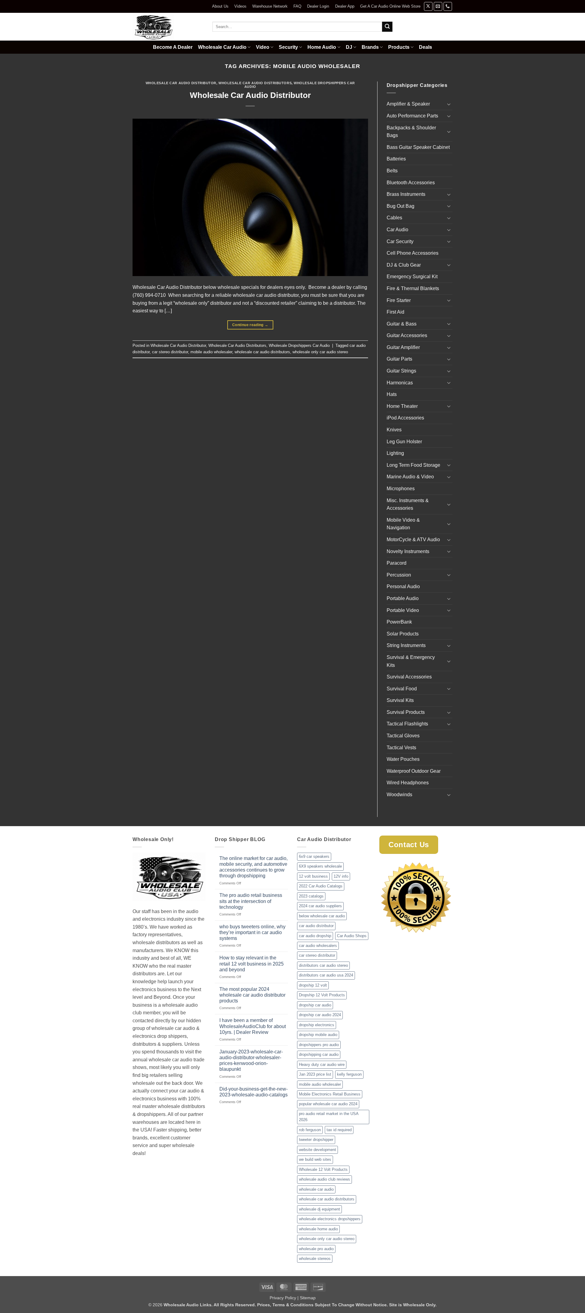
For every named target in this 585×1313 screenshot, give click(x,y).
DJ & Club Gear (404, 265)
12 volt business (313, 876)
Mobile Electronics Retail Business (329, 1094)
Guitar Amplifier (403, 347)
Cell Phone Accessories (412, 253)
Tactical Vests (401, 747)
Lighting (395, 453)
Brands (370, 47)
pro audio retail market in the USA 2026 (329, 1116)
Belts (392, 170)
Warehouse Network (270, 6)
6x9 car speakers (314, 856)
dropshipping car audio (319, 1054)
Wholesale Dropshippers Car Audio (299, 84)
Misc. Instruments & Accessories (408, 504)
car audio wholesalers (318, 945)
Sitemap (308, 1297)
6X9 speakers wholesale (320, 866)
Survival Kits (400, 700)
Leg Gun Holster (404, 441)
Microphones (401, 488)
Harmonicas (400, 382)
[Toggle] (448, 104)
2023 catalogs (311, 896)
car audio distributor (316, 925)
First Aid (395, 312)
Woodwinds (399, 794)
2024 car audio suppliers (320, 906)
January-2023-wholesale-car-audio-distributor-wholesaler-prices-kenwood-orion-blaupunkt (251, 1060)
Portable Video (403, 610)
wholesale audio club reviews (324, 1179)
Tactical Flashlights (407, 723)
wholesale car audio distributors (262, 352)
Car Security (400, 241)
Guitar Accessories (407, 335)
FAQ (297, 6)
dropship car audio (315, 1005)
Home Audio (321, 47)
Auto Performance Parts (412, 115)
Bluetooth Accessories (411, 182)
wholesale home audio (318, 1229)
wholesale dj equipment (319, 1209)
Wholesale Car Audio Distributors (255, 83)
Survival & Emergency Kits (411, 661)
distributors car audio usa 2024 (326, 975)
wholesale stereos (315, 1258)
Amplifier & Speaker (408, 103)
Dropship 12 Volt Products (322, 995)
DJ (349, 47)
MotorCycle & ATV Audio (413, 539)
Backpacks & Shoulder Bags (411, 131)
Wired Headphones (408, 782)
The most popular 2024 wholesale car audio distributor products (252, 995)
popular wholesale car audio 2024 (328, 1104)
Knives (394, 429)
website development (317, 1149)
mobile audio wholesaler (211, 352)
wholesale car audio (316, 1189)
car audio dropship (315, 935)
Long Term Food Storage (413, 465)
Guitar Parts (399, 359)
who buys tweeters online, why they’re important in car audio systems (252, 932)
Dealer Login (318, 6)
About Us (220, 6)
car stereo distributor (170, 352)
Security (288, 47)
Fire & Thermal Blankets (413, 288)
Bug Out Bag (400, 206)
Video (262, 47)
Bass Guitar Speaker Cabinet (418, 147)
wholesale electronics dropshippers (329, 1219)
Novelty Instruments (408, 551)
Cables (394, 217)
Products (399, 47)
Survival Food (402, 688)
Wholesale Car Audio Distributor (181, 83)
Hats (392, 394)
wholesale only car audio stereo (320, 352)
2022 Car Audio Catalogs (320, 886)
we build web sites (315, 1159)
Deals (425, 47)
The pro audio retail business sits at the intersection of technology (250, 901)
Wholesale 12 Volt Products (323, 1169)
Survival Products (406, 712)
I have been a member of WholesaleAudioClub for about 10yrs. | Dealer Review (252, 1026)
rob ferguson (310, 1130)
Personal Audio (403, 586)
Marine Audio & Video (410, 476)
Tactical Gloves (403, 735)
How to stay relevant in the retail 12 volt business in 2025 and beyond (251, 963)
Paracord (396, 563)
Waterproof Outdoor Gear (414, 771)
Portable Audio (403, 598)
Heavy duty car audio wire (322, 1064)
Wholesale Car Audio (222, 47)
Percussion (399, 574)
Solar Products (403, 633)
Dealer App (344, 6)
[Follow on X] (428, 6)
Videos (240, 6)
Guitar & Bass (402, 323)
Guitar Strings (401, 370)
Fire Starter (399, 300)
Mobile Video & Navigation (403, 524)
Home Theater (402, 406)
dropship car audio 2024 (320, 1015)
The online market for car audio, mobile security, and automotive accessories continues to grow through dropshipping (253, 867)
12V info (341, 876)
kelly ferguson (349, 1074)
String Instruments (406, 645)
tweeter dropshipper (316, 1139)
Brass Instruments (406, 194)
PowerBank (399, 621)
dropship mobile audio (318, 1034)
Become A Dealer (173, 47)
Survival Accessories (409, 676)
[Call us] (447, 6)
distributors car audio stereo (323, 965)
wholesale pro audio (316, 1248)
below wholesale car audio (322, 916)
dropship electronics (316, 1025)
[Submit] (387, 27)
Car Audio (397, 229)
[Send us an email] (438, 6)
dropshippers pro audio (319, 1044)
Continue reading (250, 325)
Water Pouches (403, 759)
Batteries (396, 158)
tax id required (339, 1130)
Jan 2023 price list (315, 1074)
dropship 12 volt (313, 985)
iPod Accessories (405, 417)
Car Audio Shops (352, 935)
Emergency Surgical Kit (412, 276)
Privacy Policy (283, 1297)
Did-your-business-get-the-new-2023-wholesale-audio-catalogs (253, 1091)
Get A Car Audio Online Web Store (390, 6)
